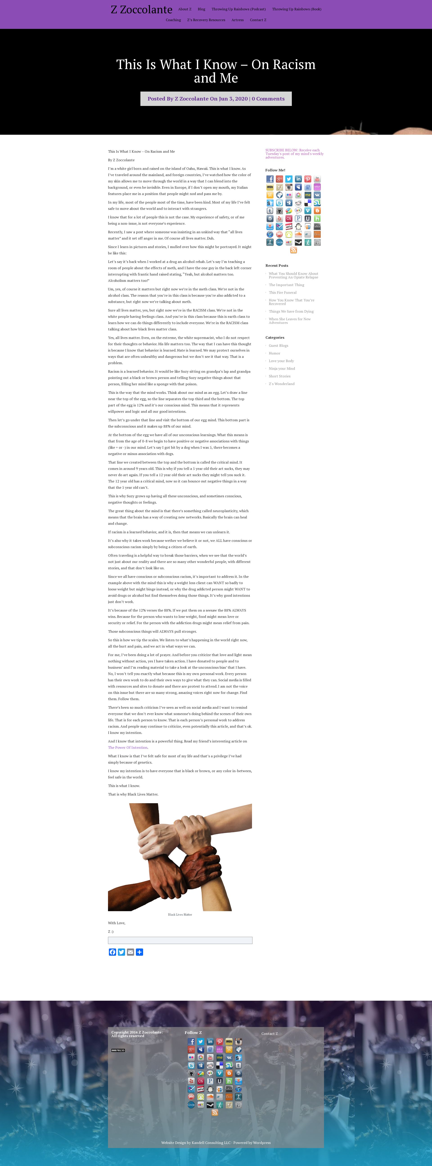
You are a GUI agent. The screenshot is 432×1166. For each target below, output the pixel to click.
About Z (184, 9)
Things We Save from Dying (291, 311)
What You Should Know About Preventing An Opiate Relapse (293, 275)
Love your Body (281, 360)
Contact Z (258, 20)
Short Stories (279, 376)
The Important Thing (286, 284)
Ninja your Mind (282, 368)
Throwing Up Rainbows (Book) (296, 9)
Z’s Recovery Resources (206, 20)
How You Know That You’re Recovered (291, 302)
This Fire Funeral (283, 292)
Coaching (173, 20)
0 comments (268, 98)
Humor (274, 353)
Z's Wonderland (282, 383)
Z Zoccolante (142, 9)
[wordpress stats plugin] (118, 1050)
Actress (238, 20)
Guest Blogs (278, 345)
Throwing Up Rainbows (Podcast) (239, 9)
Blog (201, 9)
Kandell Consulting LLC (211, 1142)
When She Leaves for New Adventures (290, 320)
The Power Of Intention (127, 747)
